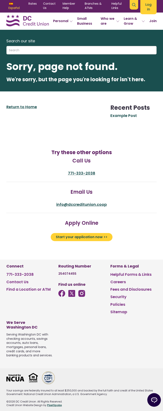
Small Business (84, 21)
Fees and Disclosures (131, 289)
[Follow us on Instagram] (81, 295)
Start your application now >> (81, 237)
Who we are (107, 21)
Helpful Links (116, 5)
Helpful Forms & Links (131, 274)
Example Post (123, 115)
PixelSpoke (54, 405)
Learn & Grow (130, 21)
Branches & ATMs (93, 5)
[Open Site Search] (134, 5)
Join (153, 20)
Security (118, 296)
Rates (32, 3)
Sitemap (118, 311)
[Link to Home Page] (27, 21)
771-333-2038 (81, 173)
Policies (117, 304)
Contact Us (49, 5)
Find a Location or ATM (28, 289)
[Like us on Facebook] (61, 295)
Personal (60, 20)
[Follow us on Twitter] (71, 295)
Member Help (69, 5)
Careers (118, 281)
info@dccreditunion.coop (81, 204)
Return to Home (21, 107)
